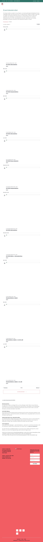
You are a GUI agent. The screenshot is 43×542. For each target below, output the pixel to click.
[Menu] (41, 4)
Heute (21, 387)
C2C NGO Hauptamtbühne (12, 91)
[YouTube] (31, 1)
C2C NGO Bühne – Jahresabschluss (14, 256)
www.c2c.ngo (8, 458)
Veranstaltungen (5, 21)
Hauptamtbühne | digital (12, 297)
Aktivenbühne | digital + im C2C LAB (14, 339)
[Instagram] (27, 1)
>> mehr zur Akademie (32, 426)
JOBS (25, 539)
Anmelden (35, 463)
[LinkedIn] (29, 1)
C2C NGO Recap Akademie (12, 160)
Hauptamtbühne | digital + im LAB (14, 381)
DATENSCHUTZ (21, 540)
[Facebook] (26, 1)
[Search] (40, 1)
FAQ (22, 539)
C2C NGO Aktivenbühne (11, 64)
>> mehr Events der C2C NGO (8, 400)
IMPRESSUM (15, 540)
